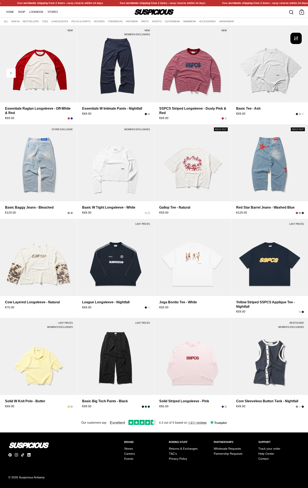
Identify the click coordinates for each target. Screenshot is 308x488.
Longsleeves (59, 21)
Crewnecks (115, 21)
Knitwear (132, 21)
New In (15, 21)
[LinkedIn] (30, 455)
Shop (21, 11)
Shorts (157, 21)
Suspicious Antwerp (32, 477)
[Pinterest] (11, 455)
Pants (145, 21)
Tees (45, 21)
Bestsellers (31, 21)
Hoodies (99, 21)
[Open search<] (291, 12)
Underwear (226, 21)
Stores (53, 11)
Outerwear (172, 21)
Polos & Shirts (81, 21)
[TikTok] (24, 455)
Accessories (207, 21)
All (6, 21)
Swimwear (189, 21)
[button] (74, 64)
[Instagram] (18, 455)
